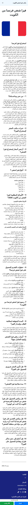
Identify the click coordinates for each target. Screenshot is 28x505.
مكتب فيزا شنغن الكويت (19, 3)
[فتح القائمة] (3, 3)
